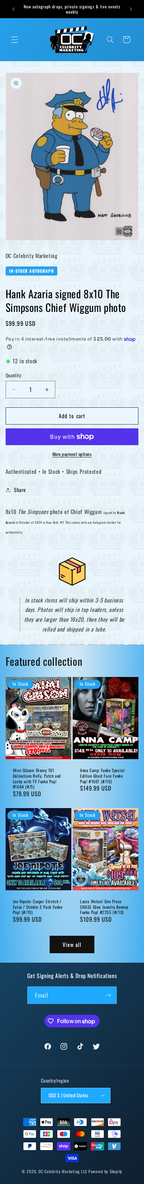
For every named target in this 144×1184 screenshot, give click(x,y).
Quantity (13, 375)
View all (72, 944)
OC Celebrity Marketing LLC (62, 1171)
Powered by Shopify (105, 1171)
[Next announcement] (130, 9)
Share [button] (20, 489)
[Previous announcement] (13, 9)
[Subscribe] (108, 995)
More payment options (72, 454)
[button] (15, 39)
